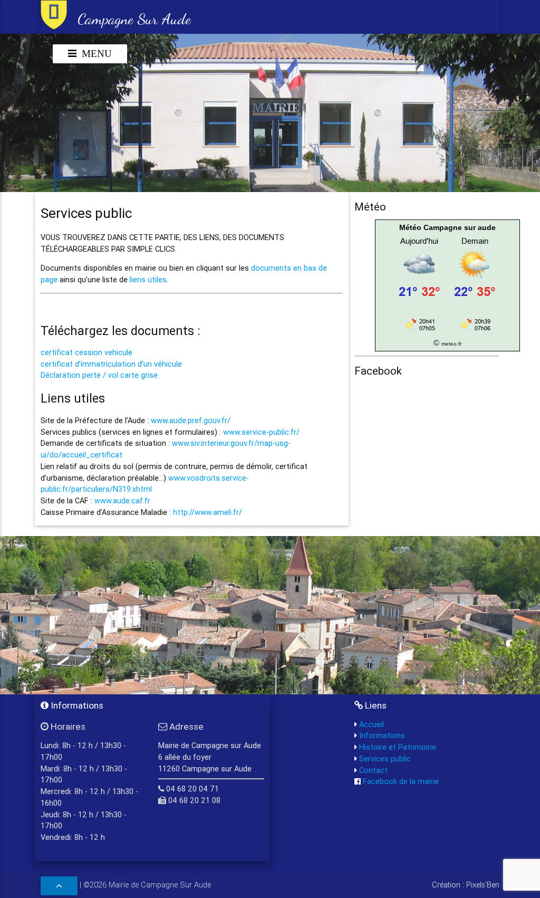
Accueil (370, 724)
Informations (381, 735)
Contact (372, 770)
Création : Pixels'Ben (465, 885)
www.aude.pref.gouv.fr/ (190, 420)
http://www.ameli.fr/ (207, 512)
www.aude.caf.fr (122, 500)
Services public (384, 758)
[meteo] (447, 331)
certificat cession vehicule (86, 352)
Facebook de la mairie (400, 781)
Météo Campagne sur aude (447, 227)
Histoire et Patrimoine (396, 747)
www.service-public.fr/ (261, 432)
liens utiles (148, 279)
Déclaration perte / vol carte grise (99, 375)
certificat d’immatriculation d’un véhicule (111, 364)
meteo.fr (451, 344)
